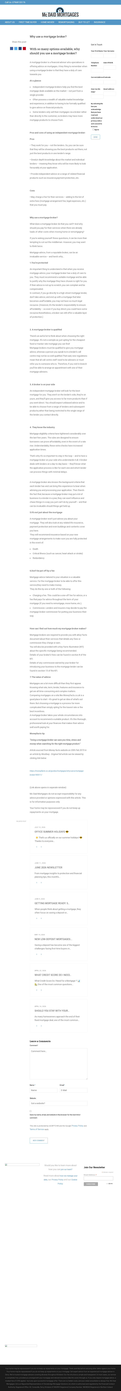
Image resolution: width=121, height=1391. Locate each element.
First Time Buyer (28, 22)
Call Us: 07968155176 (15, 2)
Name (32, 1085)
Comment (34, 1045)
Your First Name (97, 51)
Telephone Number (95, 64)
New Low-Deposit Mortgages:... (53, 939)
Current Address (97, 77)
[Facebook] (103, 2)
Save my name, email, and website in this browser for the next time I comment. (55, 1116)
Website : (33, 1098)
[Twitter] (107, 2)
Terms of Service (37, 1129)
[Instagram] (110, 2)
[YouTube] (114, 2)
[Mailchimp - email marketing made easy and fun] (109, 1183)
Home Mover (47, 22)
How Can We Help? (95, 90)
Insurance (99, 22)
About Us (10, 22)
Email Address (90, 1175)
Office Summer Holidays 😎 (52, 831)
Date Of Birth (108, 63)
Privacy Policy (77, 1126)
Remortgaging (66, 22)
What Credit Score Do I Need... (53, 975)
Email (62, 1085)
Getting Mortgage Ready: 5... (52, 903)
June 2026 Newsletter (48, 867)
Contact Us (13, 27)
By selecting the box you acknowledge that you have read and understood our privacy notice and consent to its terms (97, 117)
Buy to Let (84, 22)
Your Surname (109, 51)
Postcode (107, 77)
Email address (109, 89)
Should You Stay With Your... (52, 1010)
